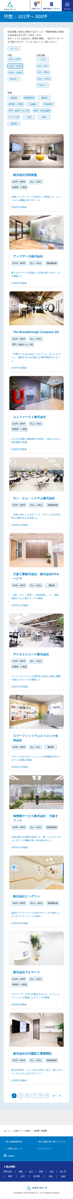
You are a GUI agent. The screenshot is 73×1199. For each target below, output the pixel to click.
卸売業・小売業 (16, 104)
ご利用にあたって (14, 1148)
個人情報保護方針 (14, 1141)
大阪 (50, 1176)
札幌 (20, 1172)
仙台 (31, 1172)
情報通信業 (29, 98)
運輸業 (44, 98)
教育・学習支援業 (42, 111)
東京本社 (8, 1172)
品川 (23, 1176)
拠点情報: (11, 1166)
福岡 (63, 1176)
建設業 (14, 123)
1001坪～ (14, 79)
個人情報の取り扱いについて (52, 1141)
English (11, 1156)
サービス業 (14, 117)
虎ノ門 (63, 1172)
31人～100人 (43, 72)
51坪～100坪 (14, 59)
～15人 (42, 59)
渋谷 (52, 1172)
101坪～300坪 (15, 66)
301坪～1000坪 (16, 72)
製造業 (14, 98)
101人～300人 (43, 79)
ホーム (7, 1131)
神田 (10, 1176)
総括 (44, 117)
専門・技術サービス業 (19, 111)
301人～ (42, 85)
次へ (54, 1095)
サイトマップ (45, 1148)
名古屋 (37, 1176)
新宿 (41, 1172)
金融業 (33, 104)
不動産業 (48, 104)
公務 (29, 117)
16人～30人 (42, 66)
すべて (14, 48)
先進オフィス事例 (22, 1131)
